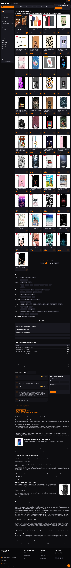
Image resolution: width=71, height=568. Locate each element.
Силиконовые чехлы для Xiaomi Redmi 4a (22, 406)
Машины (16, 289)
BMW (22, 289)
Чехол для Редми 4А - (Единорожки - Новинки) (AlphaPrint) (21, 228)
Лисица (34, 304)
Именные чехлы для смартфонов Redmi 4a (23, 410)
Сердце (34, 311)
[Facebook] (58, 558)
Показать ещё (45, 260)
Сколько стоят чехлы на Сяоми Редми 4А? (23, 332)
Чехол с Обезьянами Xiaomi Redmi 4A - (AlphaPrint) (35, 189)
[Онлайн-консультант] (68, 565)
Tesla (32, 289)
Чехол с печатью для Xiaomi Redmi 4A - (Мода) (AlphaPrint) (35, 248)
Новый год (29, 301)
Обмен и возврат (9, 0)
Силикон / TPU (5, 27)
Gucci (42, 284)
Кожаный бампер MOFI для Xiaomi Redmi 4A (49, 29)
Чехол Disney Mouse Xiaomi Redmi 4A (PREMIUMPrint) (35, 130)
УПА (32, 299)
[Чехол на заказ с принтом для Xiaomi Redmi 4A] (27, 33)
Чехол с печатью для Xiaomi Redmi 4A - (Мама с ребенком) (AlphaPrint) (35, 228)
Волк (31, 304)
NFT (50, 284)
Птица (44, 304)
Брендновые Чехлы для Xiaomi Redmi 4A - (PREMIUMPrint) (62, 91)
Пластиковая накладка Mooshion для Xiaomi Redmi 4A (35, 29)
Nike (31, 284)
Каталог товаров (6, 6)
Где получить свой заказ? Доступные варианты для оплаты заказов (27, 414)
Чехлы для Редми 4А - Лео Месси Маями (21, 189)
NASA (46, 284)
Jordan (22, 284)
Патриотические (17, 299)
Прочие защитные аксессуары (21, 411)
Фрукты (26, 306)
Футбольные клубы (18, 316)
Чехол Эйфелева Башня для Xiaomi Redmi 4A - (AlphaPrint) (21, 208)
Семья (45, 311)
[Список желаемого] (66, 3)
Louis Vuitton (36, 284)
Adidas (27, 284)
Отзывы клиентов (15, 0)
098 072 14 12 (4, 560)
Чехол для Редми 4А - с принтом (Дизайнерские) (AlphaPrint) (21, 267)
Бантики (50, 311)
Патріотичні (37, 299)
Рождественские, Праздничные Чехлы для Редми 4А (49, 169)
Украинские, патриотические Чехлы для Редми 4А (49, 130)
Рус (68, 0)
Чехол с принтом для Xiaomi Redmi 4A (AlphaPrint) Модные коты (63, 228)
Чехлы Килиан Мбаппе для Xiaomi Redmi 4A (63, 70)
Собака (39, 304)
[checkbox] (2, 17)
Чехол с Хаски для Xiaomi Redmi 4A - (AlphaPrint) (35, 208)
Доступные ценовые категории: (21, 409)
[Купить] (40, 33)
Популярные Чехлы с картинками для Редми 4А (49, 91)
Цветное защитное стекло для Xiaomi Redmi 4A (21, 50)
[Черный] (16, 51)
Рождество (23, 301)
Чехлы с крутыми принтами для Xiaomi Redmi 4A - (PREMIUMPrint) (21, 111)
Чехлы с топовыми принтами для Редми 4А (21, 91)
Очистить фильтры (8, 61)
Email (60, 380)
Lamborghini (47, 289)
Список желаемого (43, 553)
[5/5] (57, 378)
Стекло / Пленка (6, 17)
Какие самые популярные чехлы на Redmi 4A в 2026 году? (26, 326)
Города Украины (31, 309)
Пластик (4, 29)
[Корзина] (69, 3)
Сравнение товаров (43, 555)
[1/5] (50, 378)
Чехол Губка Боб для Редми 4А (35, 70)
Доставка (5, 0)
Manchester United (31, 316)
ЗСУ (22, 299)
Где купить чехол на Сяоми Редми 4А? (22, 329)
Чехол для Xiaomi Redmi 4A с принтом (34, 150)
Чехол (4, 19)
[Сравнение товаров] (64, 3)
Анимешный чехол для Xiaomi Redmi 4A (21, 169)
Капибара (60, 304)
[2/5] (52, 378)
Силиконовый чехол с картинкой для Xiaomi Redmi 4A (49, 150)
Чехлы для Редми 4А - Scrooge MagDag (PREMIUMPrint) (63, 130)
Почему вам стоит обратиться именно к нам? (23, 413)
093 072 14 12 (4, 561)
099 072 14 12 (63, 0)
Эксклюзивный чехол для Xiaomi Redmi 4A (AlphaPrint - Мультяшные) (22, 248)
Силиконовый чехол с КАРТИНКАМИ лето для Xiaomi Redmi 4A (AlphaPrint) (49, 228)
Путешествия (17, 309)
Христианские (40, 311)
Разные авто (27, 289)
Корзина (41, 552)
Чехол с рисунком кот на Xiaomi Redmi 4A (49, 50)
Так (58, 7)
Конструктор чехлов (43, 558)
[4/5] (55, 378)
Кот (27, 304)
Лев (48, 304)
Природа (16, 306)
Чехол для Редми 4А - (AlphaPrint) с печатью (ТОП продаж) (49, 208)
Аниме (16, 287)
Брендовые (17, 284)
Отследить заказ (21, 0)
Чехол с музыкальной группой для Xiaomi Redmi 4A (63, 150)
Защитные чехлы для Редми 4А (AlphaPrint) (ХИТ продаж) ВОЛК (49, 248)
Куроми (22, 287)
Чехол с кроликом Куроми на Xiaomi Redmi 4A (62, 50)
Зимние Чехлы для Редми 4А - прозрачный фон (63, 169)
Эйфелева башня (24, 309)
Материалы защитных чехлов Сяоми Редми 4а (23, 405)
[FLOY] (5, 3)
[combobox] (35, 4)
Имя (51, 380)
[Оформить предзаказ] (54, 74)
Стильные (29, 311)
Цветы (30, 306)
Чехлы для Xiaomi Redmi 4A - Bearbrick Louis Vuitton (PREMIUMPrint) (48, 111)
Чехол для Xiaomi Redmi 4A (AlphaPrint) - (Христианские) (62, 248)
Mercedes (37, 289)
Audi (42, 289)
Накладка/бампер (6, 23)
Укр (66, 0)
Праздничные (17, 301)
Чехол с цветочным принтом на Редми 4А (21, 70)
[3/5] (53, 378)
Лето (22, 306)
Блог (25, 0)
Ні (65, 7)
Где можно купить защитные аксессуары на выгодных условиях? (27, 412)
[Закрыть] (69, 5)
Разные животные (53, 304)
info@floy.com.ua (5, 563)
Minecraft (32, 294)
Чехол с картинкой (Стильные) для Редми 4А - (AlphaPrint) (63, 189)
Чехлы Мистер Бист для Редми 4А (35, 110)
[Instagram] (56, 558)
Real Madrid (24, 316)
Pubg (22, 294)
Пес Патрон (27, 299)
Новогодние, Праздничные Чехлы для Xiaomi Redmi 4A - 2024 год (35, 169)
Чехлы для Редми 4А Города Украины (62, 111)
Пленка (22, 277)
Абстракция (56, 311)
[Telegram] (60, 558)
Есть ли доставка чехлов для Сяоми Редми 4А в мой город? (26, 337)
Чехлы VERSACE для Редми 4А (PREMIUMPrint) (35, 91)
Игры (16, 294)
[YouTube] (63, 558)
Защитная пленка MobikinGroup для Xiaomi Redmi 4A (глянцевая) (63, 29)
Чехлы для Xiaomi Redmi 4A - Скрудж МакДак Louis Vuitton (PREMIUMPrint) (20, 150)
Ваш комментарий (53, 384)
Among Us (27, 294)
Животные (16, 304)
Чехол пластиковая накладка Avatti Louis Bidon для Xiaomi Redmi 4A (49, 70)
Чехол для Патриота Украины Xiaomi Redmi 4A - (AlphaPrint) (49, 189)
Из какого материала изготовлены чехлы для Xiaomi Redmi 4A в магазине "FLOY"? (30, 323)
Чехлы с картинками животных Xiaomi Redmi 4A (21, 130)
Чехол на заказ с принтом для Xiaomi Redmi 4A (21, 29)
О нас (2, 0)
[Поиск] (60, 4)
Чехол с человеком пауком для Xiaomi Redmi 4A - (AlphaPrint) (63, 208)
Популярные (23, 311)
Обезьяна (22, 304)
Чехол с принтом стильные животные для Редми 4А (34, 50)
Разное (16, 311)
